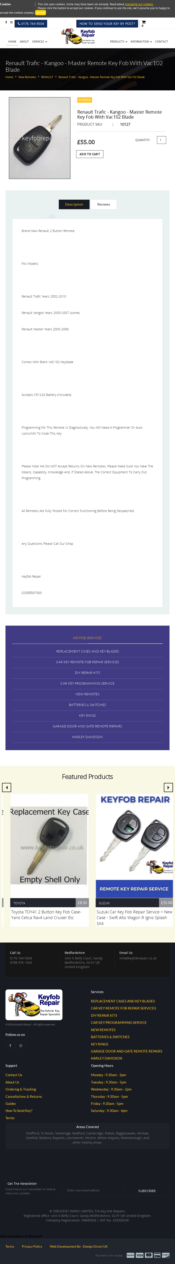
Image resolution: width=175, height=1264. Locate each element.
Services (38, 41)
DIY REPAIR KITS (104, 1015)
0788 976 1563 (21, 962)
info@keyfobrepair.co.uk (138, 958)
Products (117, 41)
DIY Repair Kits (87, 673)
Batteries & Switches (87, 705)
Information (140, 41)
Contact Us (13, 1075)
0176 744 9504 (32, 23)
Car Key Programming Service (87, 683)
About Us (12, 1082)
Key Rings (87, 715)
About (24, 41)
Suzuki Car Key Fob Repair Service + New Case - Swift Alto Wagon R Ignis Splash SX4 (129, 917)
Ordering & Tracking (20, 1089)
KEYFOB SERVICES (87, 638)
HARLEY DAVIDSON (106, 1058)
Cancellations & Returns (23, 1096)
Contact (161, 41)
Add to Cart (90, 154)
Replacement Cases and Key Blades (87, 651)
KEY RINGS (99, 1044)
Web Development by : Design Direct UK (79, 1246)
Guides (10, 1103)
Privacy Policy (32, 1246)
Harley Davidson (87, 737)
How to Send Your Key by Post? (107, 23)
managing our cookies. (139, 4)
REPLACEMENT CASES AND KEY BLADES (123, 1001)
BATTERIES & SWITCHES (110, 1037)
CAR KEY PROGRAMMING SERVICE (119, 1022)
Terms (10, 1118)
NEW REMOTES (103, 1030)
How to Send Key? (18, 1111)
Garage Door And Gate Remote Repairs (87, 726)
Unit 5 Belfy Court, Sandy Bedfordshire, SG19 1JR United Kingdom (84, 960)
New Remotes (88, 694)
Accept (40, 13)
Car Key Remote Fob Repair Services (87, 662)
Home (12, 41)
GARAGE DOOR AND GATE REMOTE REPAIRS (126, 1051)
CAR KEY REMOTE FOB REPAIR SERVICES (123, 1008)
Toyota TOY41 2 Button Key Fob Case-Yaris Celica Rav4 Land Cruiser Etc (41, 914)
